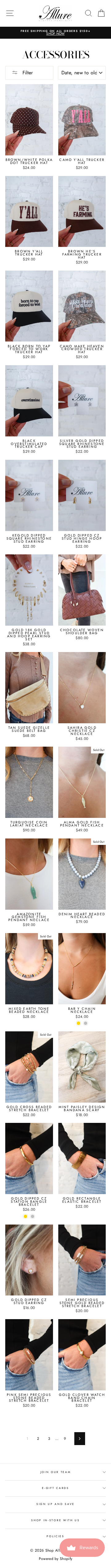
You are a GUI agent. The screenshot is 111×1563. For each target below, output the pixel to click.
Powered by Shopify (55, 1558)
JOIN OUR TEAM (55, 1472)
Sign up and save (55, 1504)
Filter (27, 72)
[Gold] (78, 1023)
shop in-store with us (55, 1520)
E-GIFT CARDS (55, 1488)
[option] (55, 33)
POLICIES (55, 1536)
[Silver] (85, 1023)
